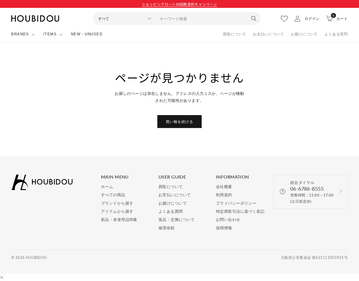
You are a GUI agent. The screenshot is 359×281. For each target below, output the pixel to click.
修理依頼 (166, 227)
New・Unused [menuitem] (87, 34)
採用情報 (224, 227)
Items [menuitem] (50, 34)
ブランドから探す (117, 203)
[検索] (254, 18)
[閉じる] (1, 278)
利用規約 (224, 194)
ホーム (107, 186)
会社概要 (224, 186)
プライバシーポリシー (236, 203)
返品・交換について (176, 219)
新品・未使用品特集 (119, 219)
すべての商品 (113, 194)
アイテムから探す (117, 211)
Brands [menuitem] (20, 34)
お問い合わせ (228, 219)
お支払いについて (268, 34)
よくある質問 (336, 34)
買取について (234, 34)
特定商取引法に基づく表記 (240, 211)
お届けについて (304, 34)
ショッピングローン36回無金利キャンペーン (179, 4)
